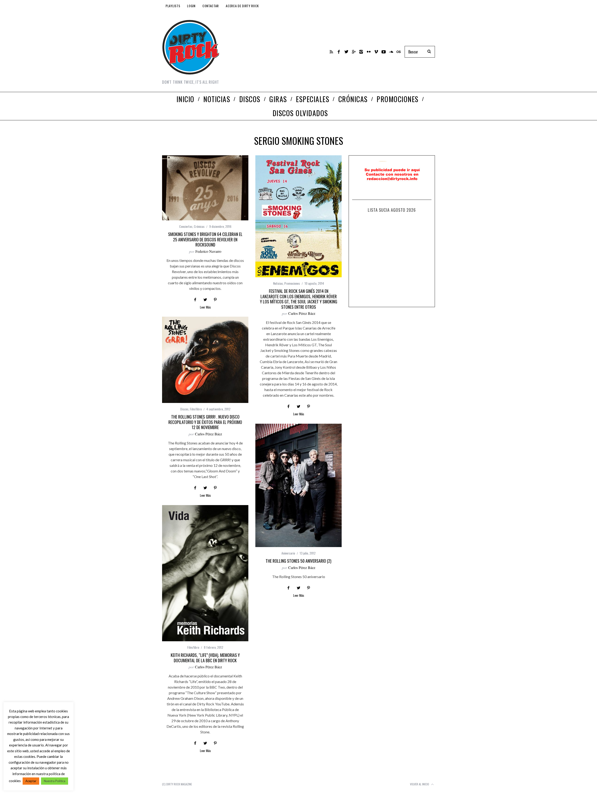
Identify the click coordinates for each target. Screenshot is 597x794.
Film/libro (196, 408)
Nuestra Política (54, 781)
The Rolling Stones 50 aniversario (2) (298, 561)
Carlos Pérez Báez (301, 313)
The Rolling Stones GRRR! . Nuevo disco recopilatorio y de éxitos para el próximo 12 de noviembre (205, 422)
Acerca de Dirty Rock (242, 5)
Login (191, 5)
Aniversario (288, 553)
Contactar (210, 5)
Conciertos (185, 226)
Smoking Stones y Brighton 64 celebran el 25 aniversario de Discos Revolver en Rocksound (205, 239)
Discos (184, 408)
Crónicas (199, 226)
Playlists (173, 5)
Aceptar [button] (30, 781)
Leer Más (205, 307)
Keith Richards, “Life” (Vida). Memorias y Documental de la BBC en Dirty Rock (205, 657)
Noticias (278, 283)
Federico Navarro (208, 251)
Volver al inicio (420, 784)
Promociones (292, 283)
